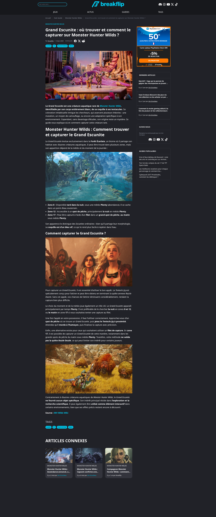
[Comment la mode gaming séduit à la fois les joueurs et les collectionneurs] (153, 112)
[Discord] (160, 4)
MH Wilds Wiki (61, 412)
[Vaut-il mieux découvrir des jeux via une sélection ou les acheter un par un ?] (153, 98)
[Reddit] (83, 41)
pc (54, 46)
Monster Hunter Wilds (73, 18)
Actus (90, 12)
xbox (71, 46)
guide (48, 46)
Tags (160, 12)
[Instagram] (164, 4)
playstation (62, 46)
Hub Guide (58, 18)
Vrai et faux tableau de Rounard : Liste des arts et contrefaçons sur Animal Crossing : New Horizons (153, 158)
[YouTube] (168, 4)
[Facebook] (75, 41)
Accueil (48, 18)
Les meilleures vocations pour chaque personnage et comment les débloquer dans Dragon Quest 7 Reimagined (153, 170)
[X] (172, 4)
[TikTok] (176, 4)
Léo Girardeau (61, 475)
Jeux (55, 12)
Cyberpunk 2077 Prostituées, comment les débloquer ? (150, 176)
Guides (125, 12)
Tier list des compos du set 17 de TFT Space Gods (153, 164)
